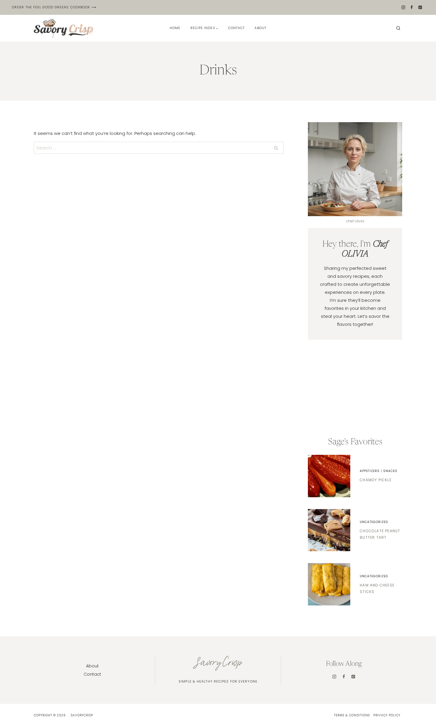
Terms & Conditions (352, 715)
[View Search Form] (398, 28)
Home (175, 27)
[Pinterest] (420, 8)
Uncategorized (374, 522)
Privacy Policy (386, 715)
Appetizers (370, 471)
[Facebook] (412, 8)
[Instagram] (403, 8)
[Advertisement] (355, 389)
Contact (236, 27)
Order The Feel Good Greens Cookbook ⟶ (54, 7)
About (260, 27)
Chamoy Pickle (376, 479)
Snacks (390, 471)
